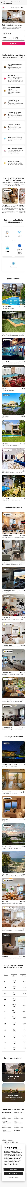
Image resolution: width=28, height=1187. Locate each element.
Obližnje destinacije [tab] (6, 1112)
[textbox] (7, 39)
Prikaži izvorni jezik (7, 3)
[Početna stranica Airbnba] (3, 7)
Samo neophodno (13, 1173)
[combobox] (13, 34)
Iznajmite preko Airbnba (17, 8)
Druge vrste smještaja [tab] (19, 1112)
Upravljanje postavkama (13, 1177)
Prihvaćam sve (13, 1169)
